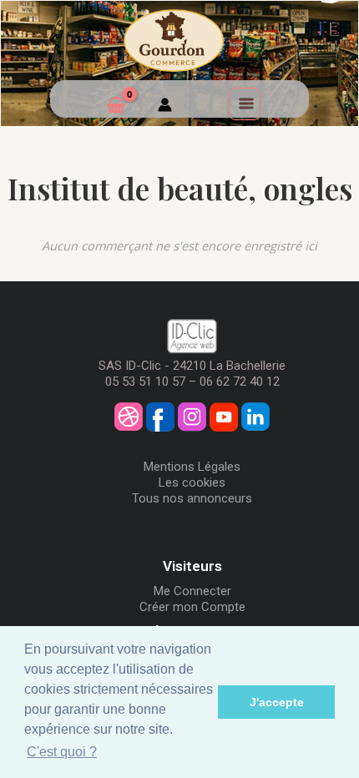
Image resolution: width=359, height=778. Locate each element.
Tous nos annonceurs (192, 498)
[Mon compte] (165, 107)
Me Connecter (192, 591)
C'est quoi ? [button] (62, 752)
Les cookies (192, 482)
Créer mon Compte (192, 606)
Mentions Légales (192, 466)
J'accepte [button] (277, 702)
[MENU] (244, 103)
